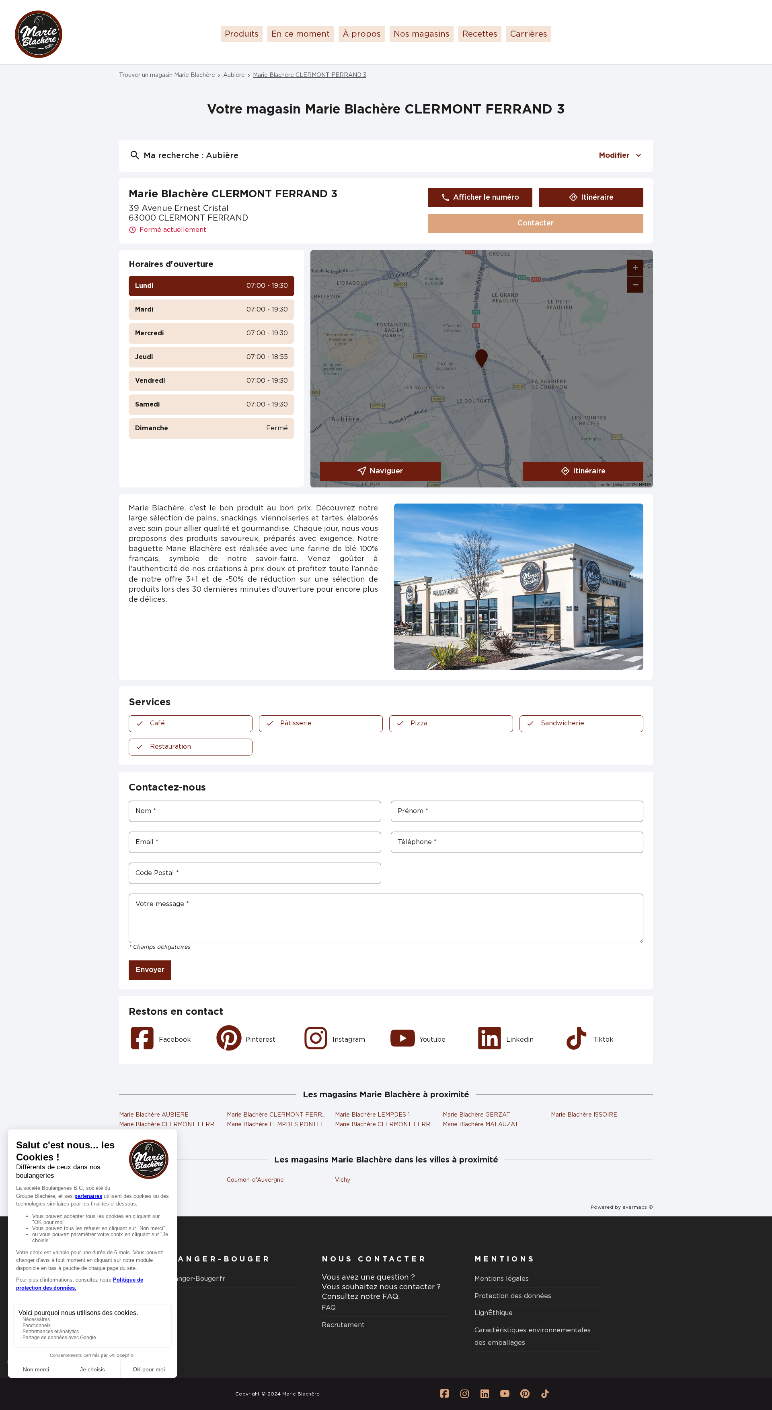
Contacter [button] (535, 223)
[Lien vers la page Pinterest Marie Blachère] (525, 1394)
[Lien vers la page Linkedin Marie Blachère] (484, 1394)
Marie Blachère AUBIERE (154, 1115)
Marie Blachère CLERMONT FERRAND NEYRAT (402, 1124)
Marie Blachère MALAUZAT (481, 1124)
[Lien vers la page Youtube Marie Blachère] (505, 1394)
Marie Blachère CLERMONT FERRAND (173, 1124)
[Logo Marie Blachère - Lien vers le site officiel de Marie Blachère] (38, 34)
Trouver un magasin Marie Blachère (167, 75)
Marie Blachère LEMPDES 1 (372, 1115)
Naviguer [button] (386, 471)
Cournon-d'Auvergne (255, 1180)
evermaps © (637, 1207)
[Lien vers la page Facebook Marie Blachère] (444, 1394)
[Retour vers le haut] (741, 1363)
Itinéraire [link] (597, 197)
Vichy (342, 1180)
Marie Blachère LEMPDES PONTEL (275, 1124)
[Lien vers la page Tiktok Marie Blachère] (545, 1394)
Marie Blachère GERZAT (476, 1115)
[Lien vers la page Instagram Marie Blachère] (464, 1394)
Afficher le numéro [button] (486, 197)
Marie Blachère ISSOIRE (584, 1115)
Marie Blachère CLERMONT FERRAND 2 (284, 1115)
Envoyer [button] (150, 970)
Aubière (234, 75)
